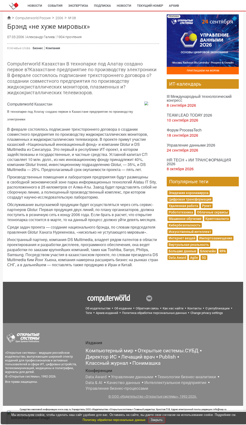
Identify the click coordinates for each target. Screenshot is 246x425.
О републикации (217, 308)
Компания (53, 48)
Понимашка (146, 363)
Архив (174, 5)
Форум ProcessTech (184, 130)
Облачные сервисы (212, 212)
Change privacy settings (207, 313)
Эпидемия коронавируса (189, 193)
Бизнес (38, 48)
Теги (89, 313)
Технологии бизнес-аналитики (187, 376)
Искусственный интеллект (190, 232)
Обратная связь (147, 308)
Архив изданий (107, 313)
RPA (223, 251)
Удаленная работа (183, 206)
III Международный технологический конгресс (199, 98)
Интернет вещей (182, 238)
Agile (194, 258)
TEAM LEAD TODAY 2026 (189, 115)
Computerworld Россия (33, 18)
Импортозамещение (215, 238)
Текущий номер (150, 5)
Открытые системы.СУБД (168, 351)
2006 (59, 18)
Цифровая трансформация (190, 199)
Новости (35, 5)
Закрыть (157, 420)
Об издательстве (98, 308)
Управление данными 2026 (191, 145)
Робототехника (181, 212)
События (55, 5)
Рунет (206, 206)
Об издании (123, 308)
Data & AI (94, 382)
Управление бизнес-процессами (117, 388)
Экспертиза (78, 5)
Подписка (102, 5)
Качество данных (123, 382)
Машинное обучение (185, 219)
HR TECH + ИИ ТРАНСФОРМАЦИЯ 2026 (199, 161)
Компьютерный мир (109, 351)
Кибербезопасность (185, 225)
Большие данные (182, 251)
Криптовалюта (217, 219)
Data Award (177, 258)
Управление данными (132, 376)
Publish (167, 357)
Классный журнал (107, 363)
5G (204, 258)
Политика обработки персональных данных (154, 313)
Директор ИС (101, 357)
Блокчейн (208, 251)
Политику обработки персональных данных (115, 420)
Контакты (194, 308)
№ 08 (72, 18)
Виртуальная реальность (189, 245)
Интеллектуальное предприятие (175, 382)
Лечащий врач (138, 357)
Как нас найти (173, 308)
